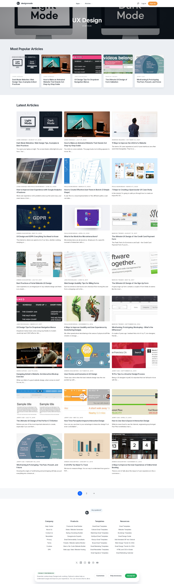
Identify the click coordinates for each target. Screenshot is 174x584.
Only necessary (115, 576)
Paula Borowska (37, 186)
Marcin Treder (118, 233)
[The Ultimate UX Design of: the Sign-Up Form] (134, 264)
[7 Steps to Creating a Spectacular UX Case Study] (134, 171)
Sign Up (153, 3)
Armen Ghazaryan (24, 233)
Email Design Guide (124, 536)
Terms (49, 543)
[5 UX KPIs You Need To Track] (87, 446)
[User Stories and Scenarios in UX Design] (87, 355)
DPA (49, 549)
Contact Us (49, 533)
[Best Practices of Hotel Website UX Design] (39, 264)
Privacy (49, 539)
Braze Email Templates (99, 543)
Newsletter (49, 536)
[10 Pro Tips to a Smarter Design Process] (134, 355)
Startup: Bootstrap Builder (74, 533)
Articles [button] (88, 3)
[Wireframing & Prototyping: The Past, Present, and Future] (39, 446)
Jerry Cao (116, 371)
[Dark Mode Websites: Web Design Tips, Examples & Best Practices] (39, 124)
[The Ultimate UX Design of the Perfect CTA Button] (39, 402)
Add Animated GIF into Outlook (125, 539)
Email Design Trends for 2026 (125, 546)
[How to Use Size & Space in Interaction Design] (134, 402)
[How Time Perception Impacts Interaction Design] (87, 402)
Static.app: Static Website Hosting (74, 549)
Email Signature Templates (99, 553)
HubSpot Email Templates (99, 536)
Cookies (49, 546)
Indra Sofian (22, 371)
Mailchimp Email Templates (99, 533)
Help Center (49, 526)
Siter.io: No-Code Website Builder (74, 546)
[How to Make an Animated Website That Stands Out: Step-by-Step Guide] (87, 124)
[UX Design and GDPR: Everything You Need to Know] (39, 218)
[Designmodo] (25, 3)
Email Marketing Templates (99, 546)
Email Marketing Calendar (124, 553)
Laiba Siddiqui (22, 140)
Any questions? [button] (96, 510)
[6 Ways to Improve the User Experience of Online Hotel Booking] (134, 446)
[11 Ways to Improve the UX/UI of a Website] (134, 124)
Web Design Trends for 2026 (124, 543)
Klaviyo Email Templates (100, 539)
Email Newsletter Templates (100, 549)
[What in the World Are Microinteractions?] (87, 218)
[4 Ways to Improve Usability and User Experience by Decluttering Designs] (87, 308)
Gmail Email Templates (99, 526)
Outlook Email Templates (99, 529)
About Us (49, 529)
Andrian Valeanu (118, 140)
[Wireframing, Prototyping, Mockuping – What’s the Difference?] (134, 308)
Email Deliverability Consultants (74, 539)
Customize (100, 576)
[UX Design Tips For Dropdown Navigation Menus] (39, 308)
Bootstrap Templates (125, 533)
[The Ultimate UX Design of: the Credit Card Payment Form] (134, 218)
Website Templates (124, 529)
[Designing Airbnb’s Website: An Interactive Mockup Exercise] (39, 355)
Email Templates (124, 526)
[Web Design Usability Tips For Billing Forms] (87, 264)
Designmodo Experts (74, 536)
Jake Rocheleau (70, 280)
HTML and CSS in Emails (125, 549)
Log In (144, 3)
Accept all (131, 576)
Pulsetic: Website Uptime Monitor (74, 543)
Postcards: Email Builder (74, 526)
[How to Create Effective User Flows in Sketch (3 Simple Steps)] (87, 171)
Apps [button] (78, 3)
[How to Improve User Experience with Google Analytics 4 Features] (39, 171)
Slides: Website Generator (74, 529)
